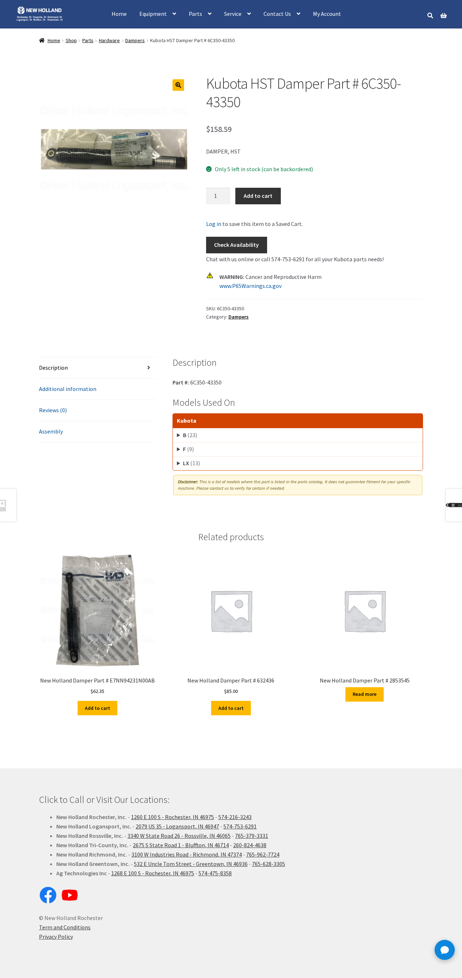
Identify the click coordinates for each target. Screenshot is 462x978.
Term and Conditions (65, 927)
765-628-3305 (268, 863)
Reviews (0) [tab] (53, 410)
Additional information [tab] (67, 388)
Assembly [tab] (51, 431)
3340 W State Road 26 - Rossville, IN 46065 (179, 835)
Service (232, 13)
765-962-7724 (262, 854)
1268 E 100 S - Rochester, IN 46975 (152, 873)
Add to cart (258, 195)
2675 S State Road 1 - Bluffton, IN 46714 (181, 845)
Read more (364, 694)
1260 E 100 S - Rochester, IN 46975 (172, 817)
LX (191, 463)
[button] (178, 85)
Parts (195, 13)
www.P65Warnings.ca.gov (250, 285)
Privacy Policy (56, 936)
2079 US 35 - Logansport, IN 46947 (177, 826)
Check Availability (236, 244)
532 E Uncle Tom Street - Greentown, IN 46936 (191, 863)
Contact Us (277, 13)
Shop (71, 40)
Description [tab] (53, 367)
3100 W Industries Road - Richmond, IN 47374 (186, 854)
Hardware (109, 40)
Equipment (153, 13)
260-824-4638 (249, 845)
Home (119, 13)
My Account (327, 13)
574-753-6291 (240, 826)
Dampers (135, 40)
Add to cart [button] (97, 708)
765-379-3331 (251, 835)
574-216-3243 (235, 817)
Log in (213, 223)
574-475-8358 (215, 873)
